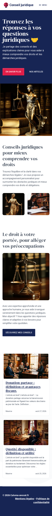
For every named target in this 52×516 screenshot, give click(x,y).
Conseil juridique (21, 5)
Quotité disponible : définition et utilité (21, 451)
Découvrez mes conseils (19, 332)
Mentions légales (24, 498)
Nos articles (36, 71)
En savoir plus (13, 71)
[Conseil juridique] (6, 5)
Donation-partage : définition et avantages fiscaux (23, 386)
